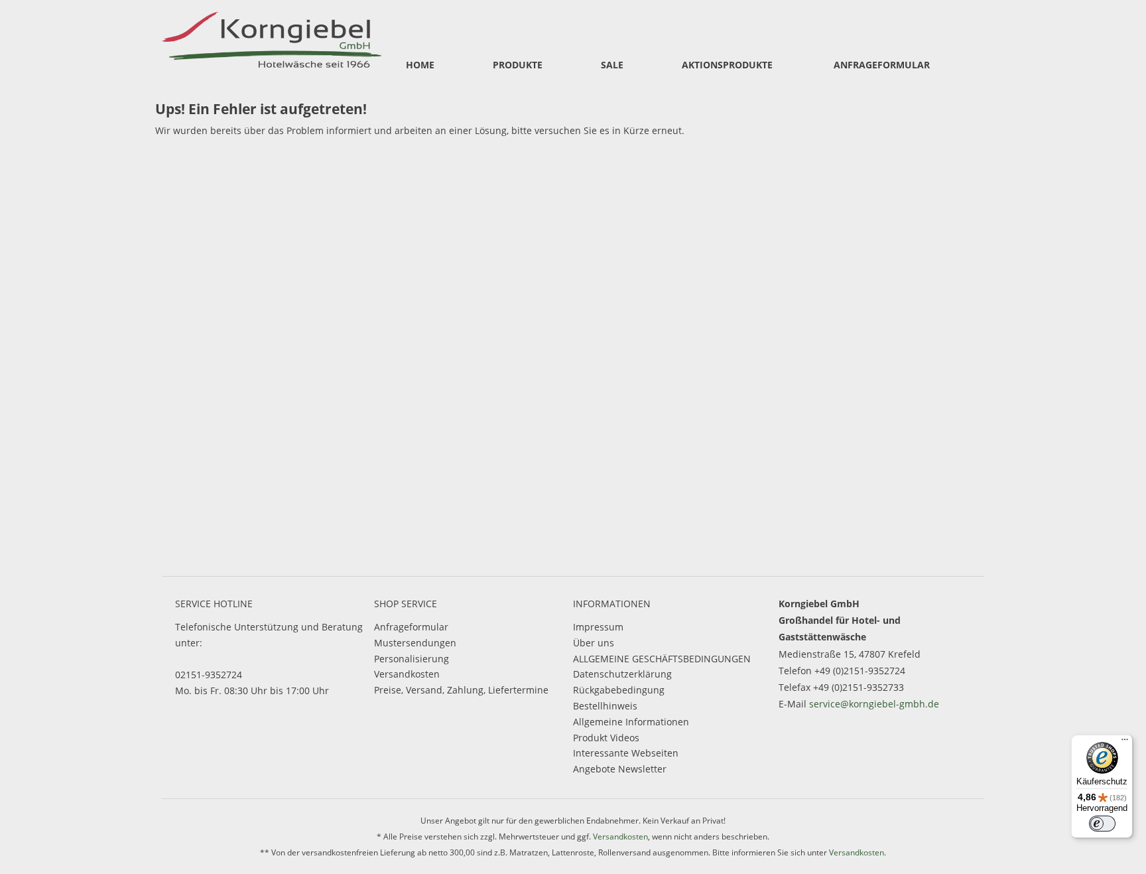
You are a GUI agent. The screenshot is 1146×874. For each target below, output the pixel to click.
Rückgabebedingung (619, 690)
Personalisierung (411, 658)
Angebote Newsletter (620, 769)
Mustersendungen (415, 642)
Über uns (593, 642)
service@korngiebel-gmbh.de (874, 703)
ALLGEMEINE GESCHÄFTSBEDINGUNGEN (662, 658)
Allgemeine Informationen (631, 721)
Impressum (598, 626)
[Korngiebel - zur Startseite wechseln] (271, 38)
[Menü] (1125, 743)
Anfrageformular (411, 626)
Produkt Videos (606, 737)
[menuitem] (420, 65)
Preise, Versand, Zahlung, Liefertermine (461, 690)
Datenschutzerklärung (622, 674)
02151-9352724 (208, 674)
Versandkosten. (857, 852)
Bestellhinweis (605, 705)
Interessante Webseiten (625, 753)
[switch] (1102, 824)
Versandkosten (407, 674)
